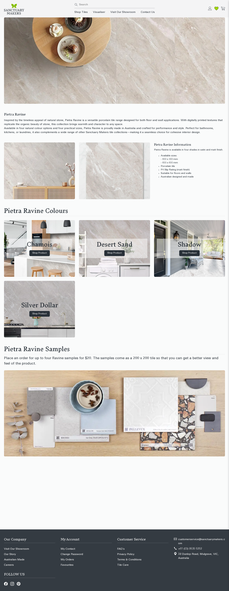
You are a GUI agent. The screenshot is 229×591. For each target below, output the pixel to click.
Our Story (10, 554)
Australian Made (14, 559)
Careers (9, 565)
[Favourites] (216, 8)
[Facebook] (6, 584)
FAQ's (121, 549)
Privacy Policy (125, 554)
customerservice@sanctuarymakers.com (201, 541)
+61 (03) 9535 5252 (190, 548)
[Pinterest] (18, 584)
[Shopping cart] (223, 8)
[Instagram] (12, 584)
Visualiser (99, 12)
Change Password (72, 554)
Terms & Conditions (129, 559)
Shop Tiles (81, 12)
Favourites (67, 565)
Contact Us (148, 12)
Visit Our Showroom (122, 12)
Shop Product (39, 253)
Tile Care (123, 565)
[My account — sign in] (210, 8)
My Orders (67, 559)
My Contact (68, 549)
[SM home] (37, 9)
